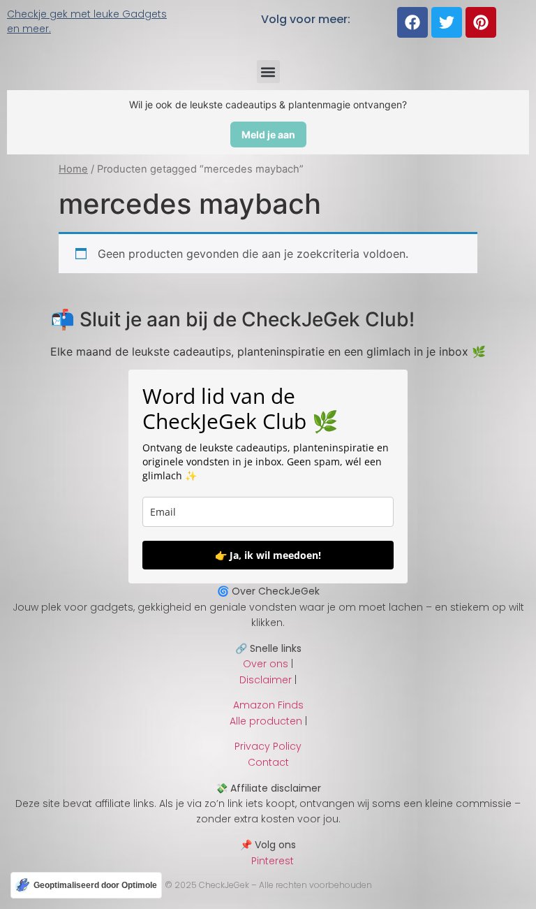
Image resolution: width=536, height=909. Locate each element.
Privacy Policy (268, 746)
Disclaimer (265, 680)
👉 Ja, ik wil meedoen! (268, 555)
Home (73, 169)
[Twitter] (446, 22)
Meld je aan (268, 134)
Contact (268, 762)
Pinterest (268, 861)
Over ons (265, 664)
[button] (268, 71)
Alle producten (266, 721)
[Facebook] (412, 22)
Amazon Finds (268, 705)
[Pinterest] (481, 22)
